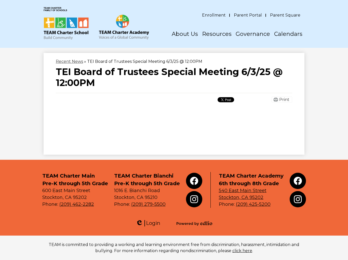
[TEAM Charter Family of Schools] (96, 23)
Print (284, 99)
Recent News (69, 61)
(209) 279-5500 (148, 204)
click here (242, 250)
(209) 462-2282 (76, 204)
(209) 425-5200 (253, 204)
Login (148, 223)
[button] (185, 39)
